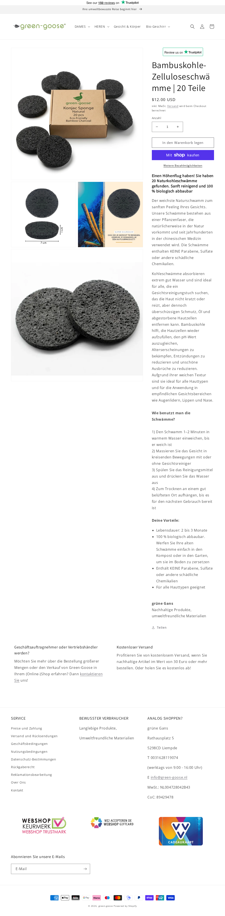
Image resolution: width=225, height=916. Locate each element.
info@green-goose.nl (169, 777)
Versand (172, 106)
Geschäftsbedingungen (29, 744)
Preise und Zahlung (26, 728)
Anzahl (156, 118)
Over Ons (18, 782)
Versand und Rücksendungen (34, 736)
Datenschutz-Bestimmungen (33, 759)
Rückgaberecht (23, 767)
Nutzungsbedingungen (29, 751)
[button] (82, 26)
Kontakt (17, 790)
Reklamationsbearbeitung (31, 775)
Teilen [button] (162, 627)
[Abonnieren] (85, 869)
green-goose (105, 905)
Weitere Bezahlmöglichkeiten (182, 165)
